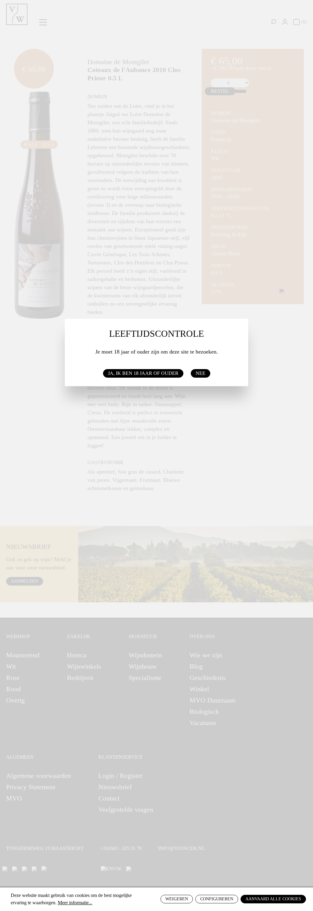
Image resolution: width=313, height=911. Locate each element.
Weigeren (176, 899)
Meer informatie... (75, 902)
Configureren (216, 899)
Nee (200, 373)
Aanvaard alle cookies (273, 899)
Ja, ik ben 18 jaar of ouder (143, 373)
